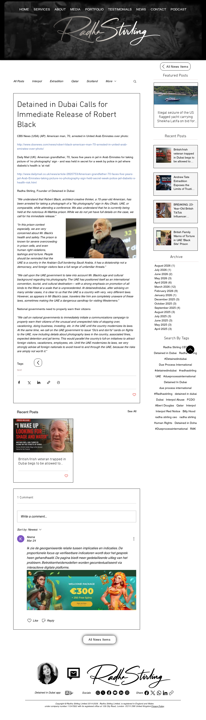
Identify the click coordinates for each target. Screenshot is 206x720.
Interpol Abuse (175, 399)
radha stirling (187, 417)
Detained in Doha (186, 422)
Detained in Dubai (165, 353)
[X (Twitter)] (152, 693)
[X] (103, 692)
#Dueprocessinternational (171, 428)
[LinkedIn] (121, 692)
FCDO (191, 399)
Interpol (37, 81)
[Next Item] (191, 95)
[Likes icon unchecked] (29, 620)
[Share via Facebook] (19, 382)
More (109, 81)
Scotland (92, 81)
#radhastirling (187, 370)
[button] (135, 81)
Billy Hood (189, 411)
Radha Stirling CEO (175, 347)
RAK (193, 428)
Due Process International (175, 364)
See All (132, 411)
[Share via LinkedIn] (39, 382)
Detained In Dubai (175, 382)
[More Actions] (133, 538)
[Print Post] (58, 382)
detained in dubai (186, 393)
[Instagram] (127, 692)
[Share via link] (48, 382)
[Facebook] (109, 692)
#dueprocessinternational (179, 376)
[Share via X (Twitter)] (29, 382)
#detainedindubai (166, 370)
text (19, 369)
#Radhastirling (163, 393)
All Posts (18, 81)
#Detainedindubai (175, 358)
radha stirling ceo (166, 417)
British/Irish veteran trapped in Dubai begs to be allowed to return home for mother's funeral (42, 461)
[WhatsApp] (159, 693)
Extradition (56, 81)
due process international (175, 388)
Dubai (160, 399)
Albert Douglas (164, 405)
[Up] (190, 349)
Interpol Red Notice (168, 411)
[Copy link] (171, 693)
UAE (158, 376)
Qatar (74, 81)
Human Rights (163, 422)
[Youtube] (115, 692)
